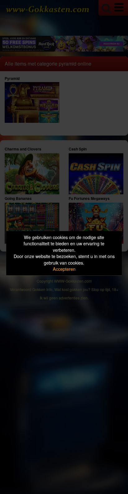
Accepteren (64, 269)
